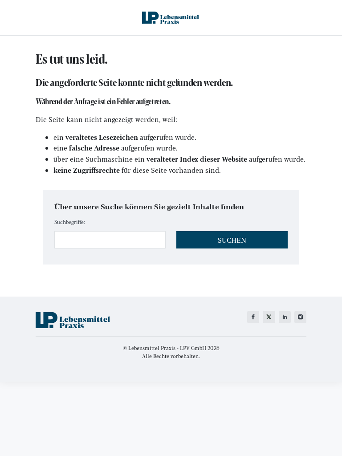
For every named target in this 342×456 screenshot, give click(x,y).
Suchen (232, 239)
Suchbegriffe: (69, 221)
